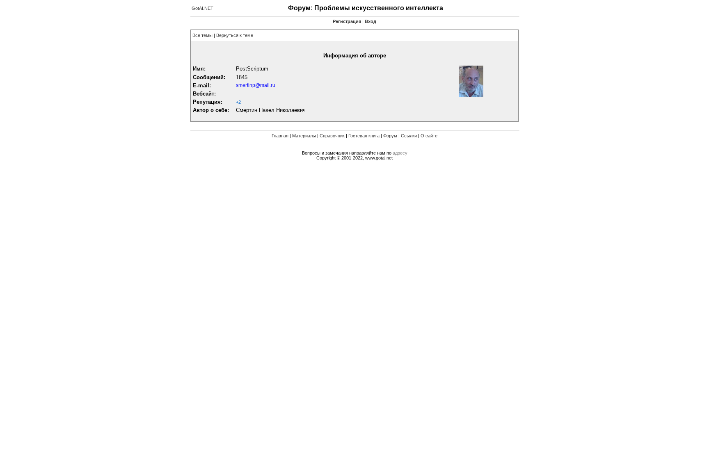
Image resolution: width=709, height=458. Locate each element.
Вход (370, 21)
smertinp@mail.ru (255, 85)
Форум (390, 135)
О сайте (429, 135)
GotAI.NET (202, 8)
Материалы (304, 135)
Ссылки (409, 135)
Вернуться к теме (234, 35)
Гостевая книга (364, 135)
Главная (280, 135)
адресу (400, 152)
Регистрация (347, 21)
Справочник (332, 135)
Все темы (202, 35)
